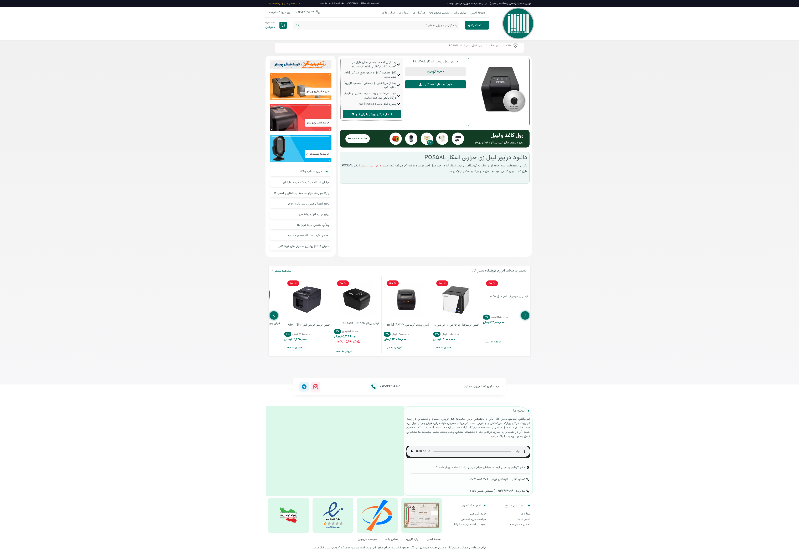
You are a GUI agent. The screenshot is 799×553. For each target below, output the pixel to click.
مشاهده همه (359, 138)
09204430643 (305, 12)
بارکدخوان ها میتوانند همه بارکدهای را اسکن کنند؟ (300, 193)
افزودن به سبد (493, 342)
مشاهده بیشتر (283, 271)
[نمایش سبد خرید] (283, 25)
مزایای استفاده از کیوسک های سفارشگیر (306, 182)
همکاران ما (419, 13)
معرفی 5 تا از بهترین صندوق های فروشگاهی (303, 246)
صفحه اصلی (477, 13)
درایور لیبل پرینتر (371, 166)
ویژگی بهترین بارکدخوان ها (313, 225)
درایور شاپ (460, 13)
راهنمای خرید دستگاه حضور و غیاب (308, 235)
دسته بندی (474, 25)
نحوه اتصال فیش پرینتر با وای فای (308, 204)
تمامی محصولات (439, 13)
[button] (435, 71)
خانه (508, 46)
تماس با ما (388, 13)
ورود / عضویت (277, 12)
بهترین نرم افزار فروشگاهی (314, 214)
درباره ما (404, 13)
